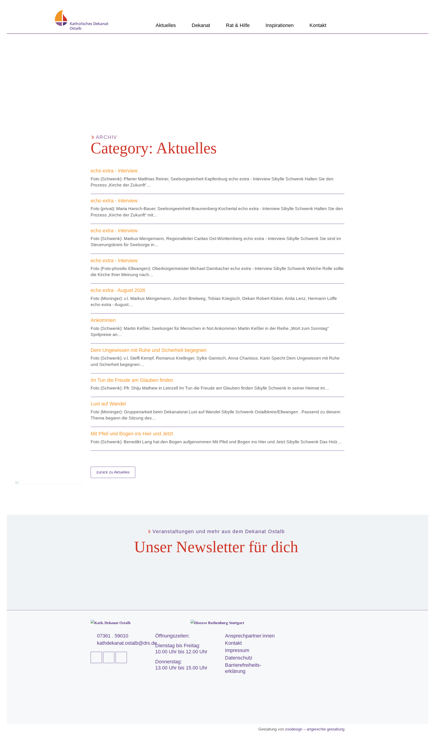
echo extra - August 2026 (118, 290)
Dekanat (201, 25)
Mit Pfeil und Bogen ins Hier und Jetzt (132, 433)
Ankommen (103, 320)
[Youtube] (108, 657)
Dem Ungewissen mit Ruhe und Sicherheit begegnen (148, 350)
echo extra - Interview (114, 171)
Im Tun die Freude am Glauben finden (132, 380)
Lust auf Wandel (108, 404)
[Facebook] (96, 657)
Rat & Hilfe (238, 25)
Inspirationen (280, 25)
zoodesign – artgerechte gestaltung (314, 729)
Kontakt (317, 25)
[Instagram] (121, 657)
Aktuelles (166, 25)
